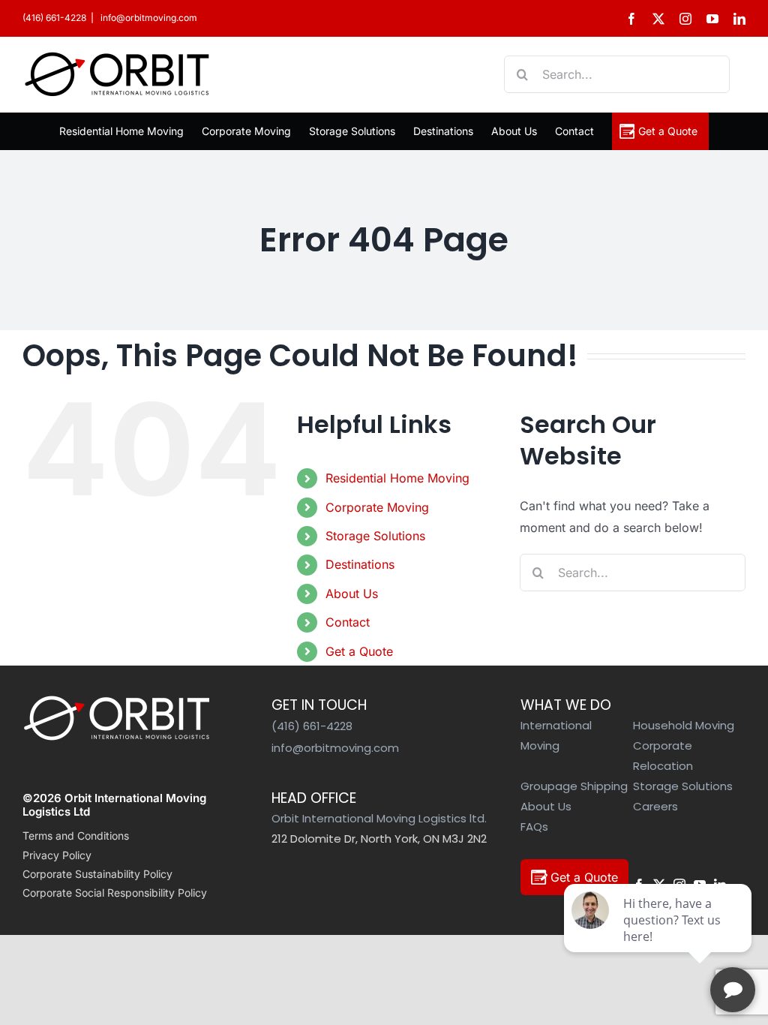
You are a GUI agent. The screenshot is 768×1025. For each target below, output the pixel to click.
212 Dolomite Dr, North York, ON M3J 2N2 (379, 838)
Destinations (360, 564)
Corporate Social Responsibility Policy (114, 892)
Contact (348, 622)
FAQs (534, 826)
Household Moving (683, 725)
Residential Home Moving (398, 477)
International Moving (556, 735)
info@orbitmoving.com (147, 17)
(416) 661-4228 (54, 17)
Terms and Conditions (75, 835)
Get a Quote (359, 651)
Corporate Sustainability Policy (97, 873)
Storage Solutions (375, 535)
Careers (655, 806)
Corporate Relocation (663, 756)
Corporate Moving (377, 507)
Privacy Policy (57, 855)
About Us (352, 593)
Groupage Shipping (574, 786)
